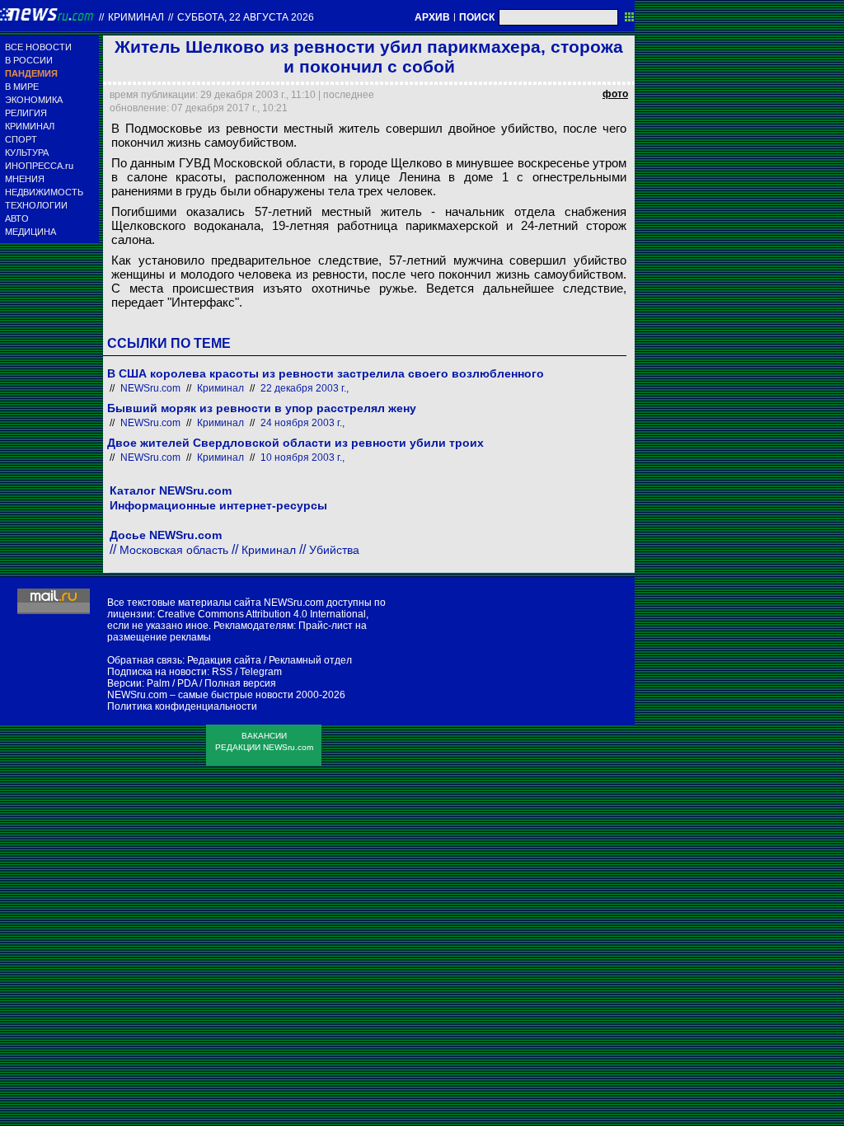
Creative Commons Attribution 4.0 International (261, 614)
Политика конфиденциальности (182, 706)
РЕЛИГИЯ (26, 113)
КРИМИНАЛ (29, 126)
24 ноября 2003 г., (302, 423)
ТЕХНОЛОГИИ (36, 205)
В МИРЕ (22, 86)
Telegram (261, 672)
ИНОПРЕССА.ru (39, 166)
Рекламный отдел (310, 660)
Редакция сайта (224, 660)
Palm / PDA (172, 683)
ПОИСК (477, 17)
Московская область (174, 549)
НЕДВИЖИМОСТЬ (44, 192)
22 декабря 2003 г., (304, 388)
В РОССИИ (29, 60)
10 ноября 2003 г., (302, 457)
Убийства (334, 549)
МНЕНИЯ (25, 179)
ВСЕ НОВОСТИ (38, 47)
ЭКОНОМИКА (34, 100)
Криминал (136, 17)
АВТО (17, 218)
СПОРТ (21, 139)
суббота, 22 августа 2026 (245, 17)
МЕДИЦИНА (30, 232)
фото (615, 94)
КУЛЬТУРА (27, 152)
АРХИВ (432, 17)
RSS (222, 672)
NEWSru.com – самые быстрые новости (200, 695)
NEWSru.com (150, 388)
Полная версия (240, 683)
